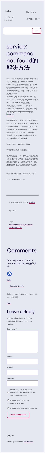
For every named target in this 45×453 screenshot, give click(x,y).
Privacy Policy (33, 18)
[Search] (36, 31)
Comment (12, 329)
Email (10, 367)
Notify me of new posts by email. (23, 408)
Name (10, 356)
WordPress (28, 441)
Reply (9, 303)
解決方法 (18, 227)
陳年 (9, 280)
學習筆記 (32, 202)
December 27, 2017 (17, 286)
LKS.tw (7, 11)
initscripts (29, 225)
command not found (16, 225)
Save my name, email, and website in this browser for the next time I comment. (22, 392)
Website (10, 378)
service (12, 227)
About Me (31, 12)
